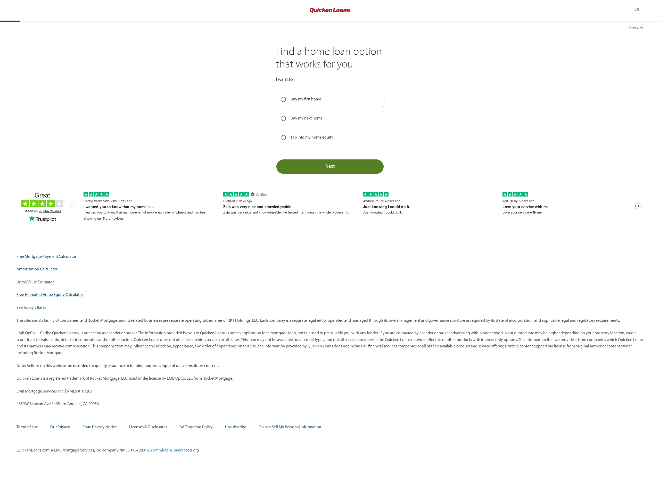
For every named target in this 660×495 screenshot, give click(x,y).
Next (330, 166)
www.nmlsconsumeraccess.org (172, 450)
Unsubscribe (235, 427)
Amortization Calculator (36, 269)
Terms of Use (27, 427)
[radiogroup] (330, 118)
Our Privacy (60, 427)
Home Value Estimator (35, 282)
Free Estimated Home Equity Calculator (49, 295)
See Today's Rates (31, 308)
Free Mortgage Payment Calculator (46, 257)
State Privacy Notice (99, 427)
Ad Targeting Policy (196, 427)
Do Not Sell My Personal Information (290, 427)
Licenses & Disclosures (148, 427)
